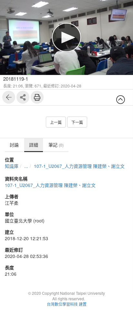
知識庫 (11, 166)
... (26, 166)
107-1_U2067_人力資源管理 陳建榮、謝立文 (79, 166)
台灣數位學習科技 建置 (67, 304)
